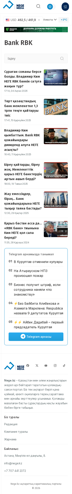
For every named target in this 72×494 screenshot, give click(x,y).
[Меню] (65, 6)
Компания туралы (16, 431)
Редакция (10, 424)
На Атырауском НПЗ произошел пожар (30, 273)
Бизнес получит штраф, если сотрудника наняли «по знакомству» (37, 289)
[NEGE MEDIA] (13, 5)
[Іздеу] (62, 58)
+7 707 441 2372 (15, 470)
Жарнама (10, 439)
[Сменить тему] (51, 7)
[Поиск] (38, 6)
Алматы (48, 19)
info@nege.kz (13, 463)
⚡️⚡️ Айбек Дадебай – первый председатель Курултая (38, 324)
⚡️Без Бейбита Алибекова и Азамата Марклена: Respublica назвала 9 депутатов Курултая (38, 308)
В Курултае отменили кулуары (38, 262)
